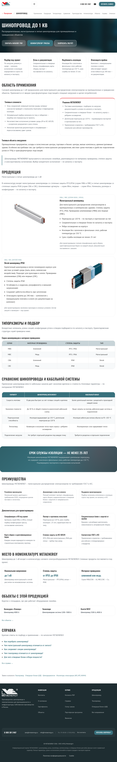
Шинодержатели (49, 675)
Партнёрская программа (73, 712)
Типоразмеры (57, 13)
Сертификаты (43, 707)
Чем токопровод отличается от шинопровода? (23, 653)
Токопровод (19, 675)
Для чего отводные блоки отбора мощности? (23, 657)
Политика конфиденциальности (54, 756)
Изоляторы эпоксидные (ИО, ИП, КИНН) (71, 675)
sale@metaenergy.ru (31, 732)
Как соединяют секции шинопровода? (20, 649)
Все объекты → (7, 620)
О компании (42, 701)
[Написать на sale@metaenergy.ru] (95, 4)
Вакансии (68, 718)
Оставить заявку (107, 4)
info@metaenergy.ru (46, 732)
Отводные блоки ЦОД (33, 675)
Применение (38, 13)
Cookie (71, 756)
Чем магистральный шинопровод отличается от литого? (27, 645)
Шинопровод (96, 695)
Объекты (97, 13)
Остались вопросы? (103, 732)
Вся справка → (7, 663)
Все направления (98, 712)
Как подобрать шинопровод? (16, 641)
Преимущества (77, 13)
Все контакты (81, 732)
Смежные (112, 13)
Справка (104, 13)
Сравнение (66, 13)
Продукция (47, 13)
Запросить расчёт (65, 43)
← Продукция (7, 13)
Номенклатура (88, 13)
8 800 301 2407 (85, 4)
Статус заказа (69, 707)
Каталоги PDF (70, 695)
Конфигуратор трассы (40, 43)
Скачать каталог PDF (14, 43)
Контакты (41, 695)
